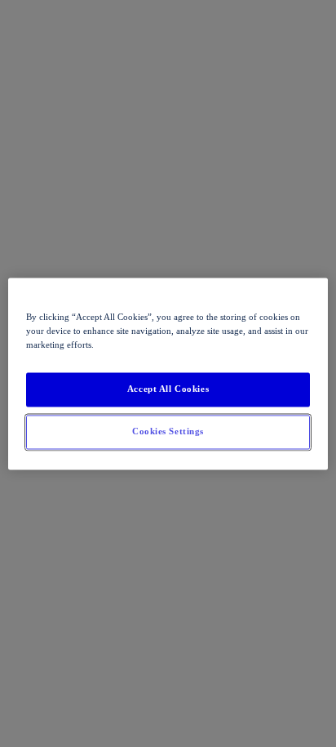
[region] (167, 373)
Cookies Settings (168, 431)
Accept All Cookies (168, 389)
